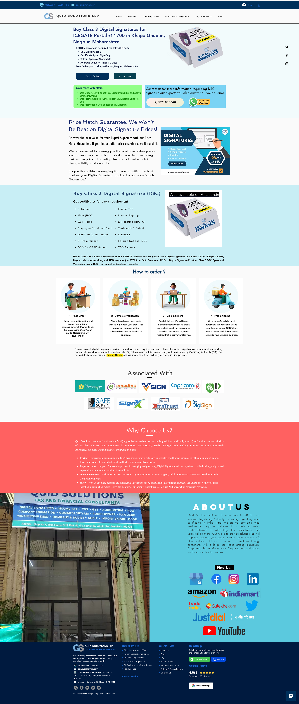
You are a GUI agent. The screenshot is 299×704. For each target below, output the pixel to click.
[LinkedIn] (93, 688)
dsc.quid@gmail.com (88, 669)
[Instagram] (76, 688)
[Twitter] (87, 688)
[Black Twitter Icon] (287, 47)
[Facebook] (81, 688)
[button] (259, 5)
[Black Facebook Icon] (287, 55)
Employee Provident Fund (95, 228)
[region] (193, 219)
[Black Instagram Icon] (287, 64)
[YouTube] (99, 688)
